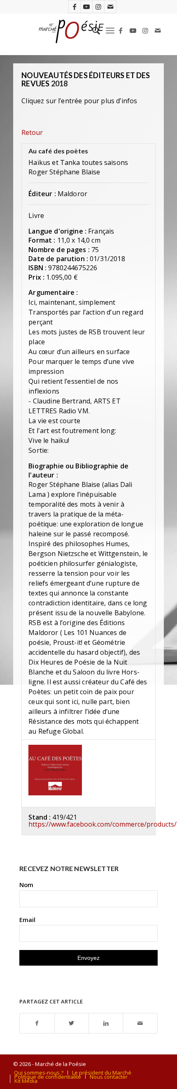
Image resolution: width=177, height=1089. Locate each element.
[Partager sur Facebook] (37, 1023)
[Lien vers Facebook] (74, 6)
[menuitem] (92, 30)
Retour (32, 132)
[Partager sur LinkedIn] (106, 1023)
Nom (26, 884)
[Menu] (110, 30)
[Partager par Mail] (140, 1023)
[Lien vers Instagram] (98, 6)
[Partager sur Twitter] (71, 1023)
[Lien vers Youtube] (86, 6)
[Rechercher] (92, 30)
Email (27, 919)
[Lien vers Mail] (110, 6)
